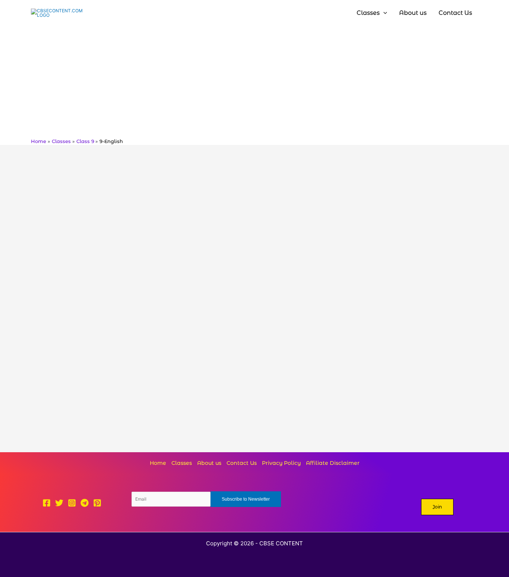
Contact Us (242, 463)
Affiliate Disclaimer (333, 463)
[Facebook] (46, 503)
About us (209, 463)
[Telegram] (84, 503)
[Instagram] (72, 503)
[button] (437, 507)
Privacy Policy (281, 463)
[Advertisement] (254, 82)
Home (158, 463)
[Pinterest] (97, 503)
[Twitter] (59, 503)
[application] (383, 13)
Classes (181, 463)
